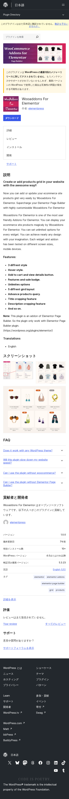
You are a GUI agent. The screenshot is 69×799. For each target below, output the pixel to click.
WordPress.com (14, 723)
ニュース (8, 673)
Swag (41, 712)
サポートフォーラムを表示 (18, 648)
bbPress (9, 734)
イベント (41, 701)
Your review (10, 623)
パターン (41, 685)
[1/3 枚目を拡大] (28, 365)
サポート (11, 163)
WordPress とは (12, 668)
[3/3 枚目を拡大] (61, 390)
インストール (14, 147)
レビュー (12, 138)
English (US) (59, 569)
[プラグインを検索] (37, 37)
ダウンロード (12, 118)
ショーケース (44, 668)
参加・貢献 (42, 695)
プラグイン (42, 679)
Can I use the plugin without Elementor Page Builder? (29, 484)
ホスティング (11, 679)
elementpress (36, 108)
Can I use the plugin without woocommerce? (29, 472)
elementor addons (56, 577)
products (60, 590)
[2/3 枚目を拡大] (61, 365)
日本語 (14, 754)
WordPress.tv (12, 712)
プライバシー (11, 685)
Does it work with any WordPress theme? (27, 450)
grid (51, 590)
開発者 (7, 706)
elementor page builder (53, 583)
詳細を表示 (9, 599)
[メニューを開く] (64, 5)
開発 (9, 155)
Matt (7, 729)
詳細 (9, 130)
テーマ (40, 673)
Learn (6, 695)
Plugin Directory (11, 14)
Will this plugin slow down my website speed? (25, 461)
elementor (39, 577)
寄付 (40, 706)
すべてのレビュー (55, 623)
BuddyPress (12, 740)
